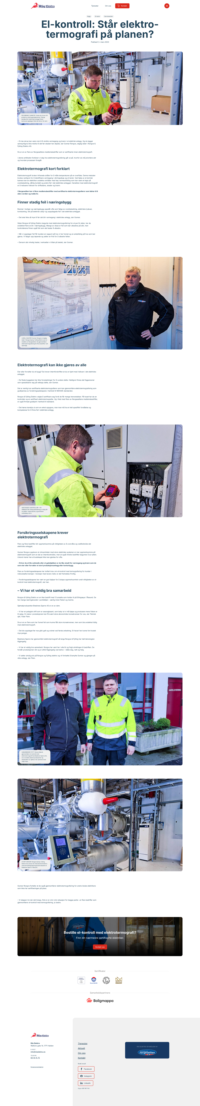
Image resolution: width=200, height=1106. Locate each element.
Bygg (88, 16)
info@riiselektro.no (38, 1052)
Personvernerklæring (37, 1067)
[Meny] (166, 5)
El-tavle (97, 16)
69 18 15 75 (35, 1058)
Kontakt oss (100, 947)
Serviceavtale (108, 16)
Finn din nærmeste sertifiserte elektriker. (100, 937)
